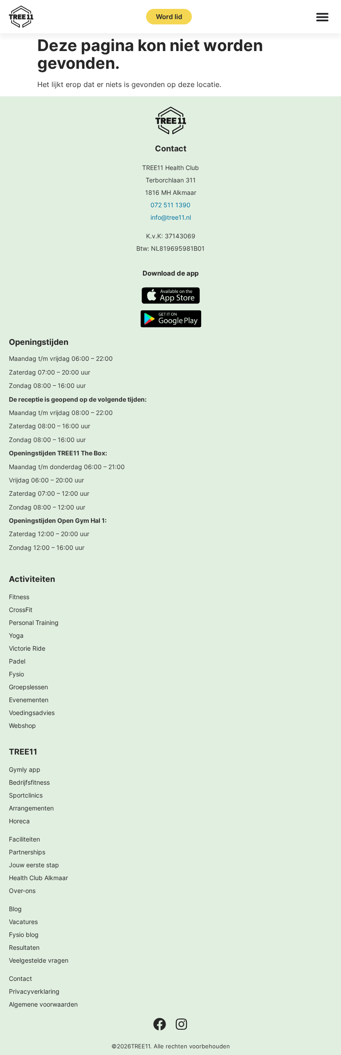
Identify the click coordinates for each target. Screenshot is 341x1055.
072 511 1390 (170, 205)
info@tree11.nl (171, 217)
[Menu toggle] (322, 17)
